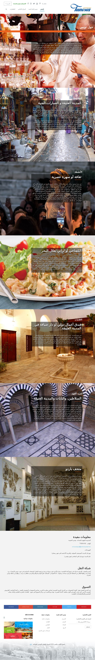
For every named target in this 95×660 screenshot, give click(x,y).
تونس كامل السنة (33, 9)
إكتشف (42, 9)
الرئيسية (18, 28)
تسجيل (88, 627)
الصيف (64, 622)
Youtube (54, 606)
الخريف (64, 619)
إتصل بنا (44, 3)
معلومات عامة (46, 619)
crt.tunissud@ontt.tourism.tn (81, 547)
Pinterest (83, 606)
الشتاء (64, 625)
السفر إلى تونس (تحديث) (19, 3)
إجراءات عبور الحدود (44, 630)
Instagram (40, 606)
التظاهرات (12, 9)
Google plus (25, 606)
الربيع (64, 628)
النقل (48, 628)
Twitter (69, 606)
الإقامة (48, 622)
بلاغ (31, 644)
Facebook (11, 606)
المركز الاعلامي (22, 9)
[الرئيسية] (81, 7)
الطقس (48, 625)
